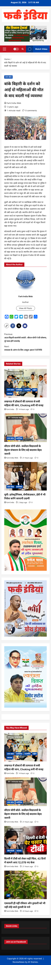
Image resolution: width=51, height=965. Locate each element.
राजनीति (27, 390)
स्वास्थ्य (9, 393)
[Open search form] (23, 49)
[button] (4, 49)
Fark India (10, 409)
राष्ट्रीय (35, 390)
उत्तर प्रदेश (8, 77)
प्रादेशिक (19, 390)
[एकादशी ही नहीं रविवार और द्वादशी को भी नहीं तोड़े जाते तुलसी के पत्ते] (25, 885)
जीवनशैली (10, 851)
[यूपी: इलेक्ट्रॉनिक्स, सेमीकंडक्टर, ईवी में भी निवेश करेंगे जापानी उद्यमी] (25, 476)
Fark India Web (14, 103)
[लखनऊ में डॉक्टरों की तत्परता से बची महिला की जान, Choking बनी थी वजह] (25, 383)
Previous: (25, 337)
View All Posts (25, 308)
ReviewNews (19, 962)
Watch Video (41, 49)
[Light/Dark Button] (16, 48)
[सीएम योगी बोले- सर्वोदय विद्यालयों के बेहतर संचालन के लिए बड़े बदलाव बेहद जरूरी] (25, 427)
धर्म (8, 895)
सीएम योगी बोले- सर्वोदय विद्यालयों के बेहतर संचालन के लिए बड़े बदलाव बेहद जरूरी (23, 450)
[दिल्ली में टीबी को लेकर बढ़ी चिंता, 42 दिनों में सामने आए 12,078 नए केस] (25, 840)
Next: (23, 348)
